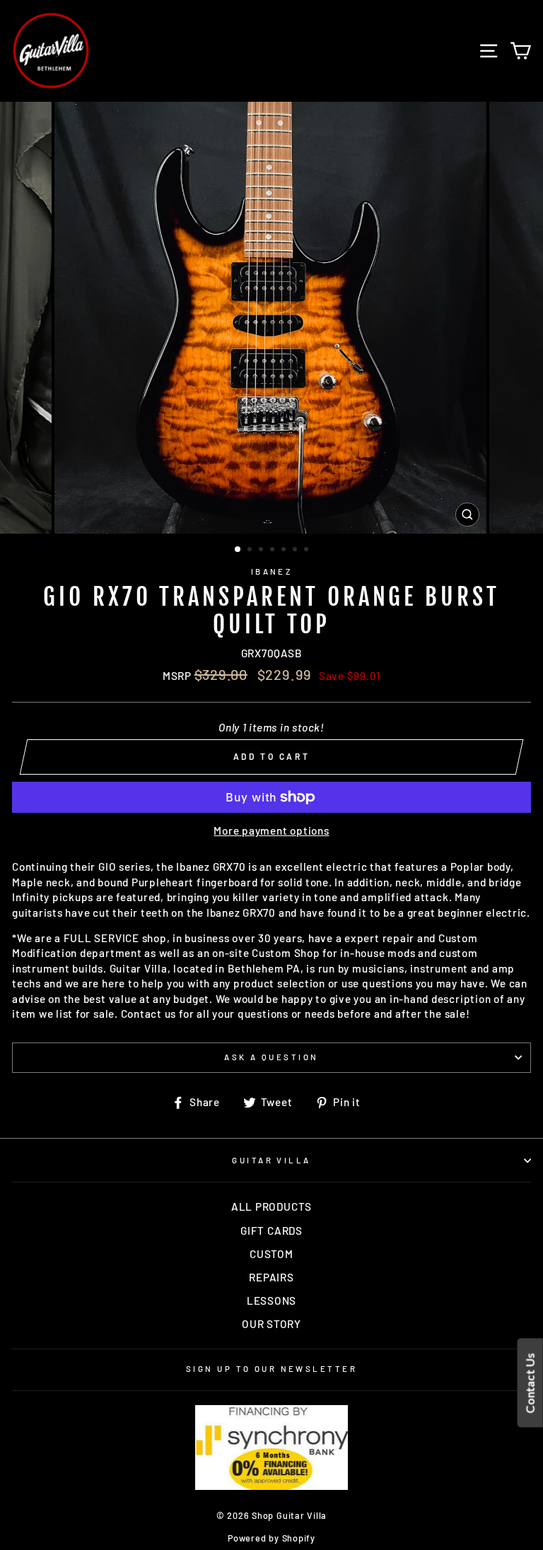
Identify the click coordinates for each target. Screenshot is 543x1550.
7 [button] (307, 550)
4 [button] (273, 550)
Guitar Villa (271, 1160)
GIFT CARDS (271, 1230)
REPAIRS (271, 1277)
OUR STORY (271, 1323)
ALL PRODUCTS (271, 1206)
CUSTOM (271, 1253)
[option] (271, 318)
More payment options (271, 830)
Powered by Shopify (271, 1538)
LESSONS (271, 1300)
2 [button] (251, 550)
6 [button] (296, 550)
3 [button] (262, 550)
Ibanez (272, 571)
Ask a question (271, 1057)
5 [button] (284, 550)
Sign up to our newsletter (271, 1368)
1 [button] (238, 549)
